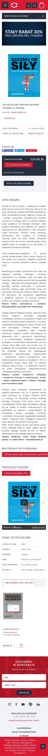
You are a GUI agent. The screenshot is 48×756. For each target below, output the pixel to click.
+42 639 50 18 (24, 716)
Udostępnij (9, 151)
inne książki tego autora (19, 582)
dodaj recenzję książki (18, 183)
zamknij (42, 746)
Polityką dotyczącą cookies (16, 745)
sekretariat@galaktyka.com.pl (24, 721)
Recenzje (9, 118)
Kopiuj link (31, 151)
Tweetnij (21, 151)
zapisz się (24, 692)
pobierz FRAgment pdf (16, 473)
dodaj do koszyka (20, 165)
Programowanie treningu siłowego (11, 633)
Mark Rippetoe (18, 112)
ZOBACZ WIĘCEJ (36, 133)
